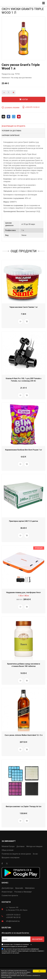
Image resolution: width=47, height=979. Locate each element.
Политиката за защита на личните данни (14, 946)
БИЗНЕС (5, 883)
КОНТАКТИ (6, 902)
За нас (35, 854)
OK (39, 971)
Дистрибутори (7, 888)
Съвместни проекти (10, 895)
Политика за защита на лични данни (16, 854)
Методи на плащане (34, 846)
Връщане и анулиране (10, 858)
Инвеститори (7, 892)
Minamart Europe (8, 846)
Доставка (20, 846)
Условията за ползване (21, 944)
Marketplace (30, 888)
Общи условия (7, 850)
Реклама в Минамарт (23, 892)
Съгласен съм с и (16, 945)
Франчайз (19, 888)
